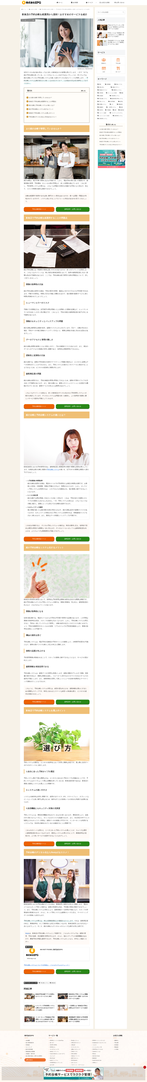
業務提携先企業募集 (30, 1051)
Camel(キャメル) (96, 1051)
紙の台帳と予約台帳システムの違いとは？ (42, 105)
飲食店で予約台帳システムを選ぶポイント (42, 113)
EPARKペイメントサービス (98, 1040)
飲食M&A (94, 1058)
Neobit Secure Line (96, 1060)
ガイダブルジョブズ (54, 1049)
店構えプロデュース (75, 1049)
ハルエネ (94, 1044)
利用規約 (28, 1044)
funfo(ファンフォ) (54, 1060)
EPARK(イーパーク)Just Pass (56, 1040)
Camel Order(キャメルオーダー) (57, 1053)
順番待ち (116, 1040)
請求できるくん (74, 1058)
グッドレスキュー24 (97, 1047)
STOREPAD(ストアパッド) (56, 1062)
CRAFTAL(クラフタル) (97, 1049)
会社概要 (28, 1040)
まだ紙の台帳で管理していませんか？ (40, 97)
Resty (27, 933)
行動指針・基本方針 (30, 1053)
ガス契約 (116, 1049)
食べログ (52, 1042)
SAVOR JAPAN (53, 1044)
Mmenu (94, 1053)
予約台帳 (116, 1042)
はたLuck (52, 1064)
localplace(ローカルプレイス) (99, 1042)
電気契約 (116, 1047)
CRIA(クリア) (74, 1051)
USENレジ (94, 1062)
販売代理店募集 (29, 1049)
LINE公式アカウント (76, 1042)
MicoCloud (52, 1058)
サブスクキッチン (75, 1047)
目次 (30, 90)
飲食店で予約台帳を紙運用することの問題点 (42, 101)
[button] (123, 12)
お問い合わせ (29, 1059)
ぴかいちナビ (74, 1062)
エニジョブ (52, 1056)
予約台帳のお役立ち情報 (31, 982)
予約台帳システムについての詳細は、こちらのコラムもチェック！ (47, 965)
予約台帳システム (53, 469)
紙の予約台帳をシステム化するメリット (41, 109)
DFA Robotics (74, 1060)
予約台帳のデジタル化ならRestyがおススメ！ (43, 117)
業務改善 (53, 982)
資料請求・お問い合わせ (72, 209)
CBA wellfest (74, 1053)
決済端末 (116, 1044)
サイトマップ (29, 1047)
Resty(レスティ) (75, 1040)
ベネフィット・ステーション (77, 1064)
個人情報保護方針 (30, 1042)
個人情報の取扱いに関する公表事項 (34, 1056)
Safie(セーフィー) (75, 1056)
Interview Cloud (96, 1056)
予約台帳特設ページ (39, 209)
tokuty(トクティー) (54, 1051)
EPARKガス (52, 1047)
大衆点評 (73, 1044)
